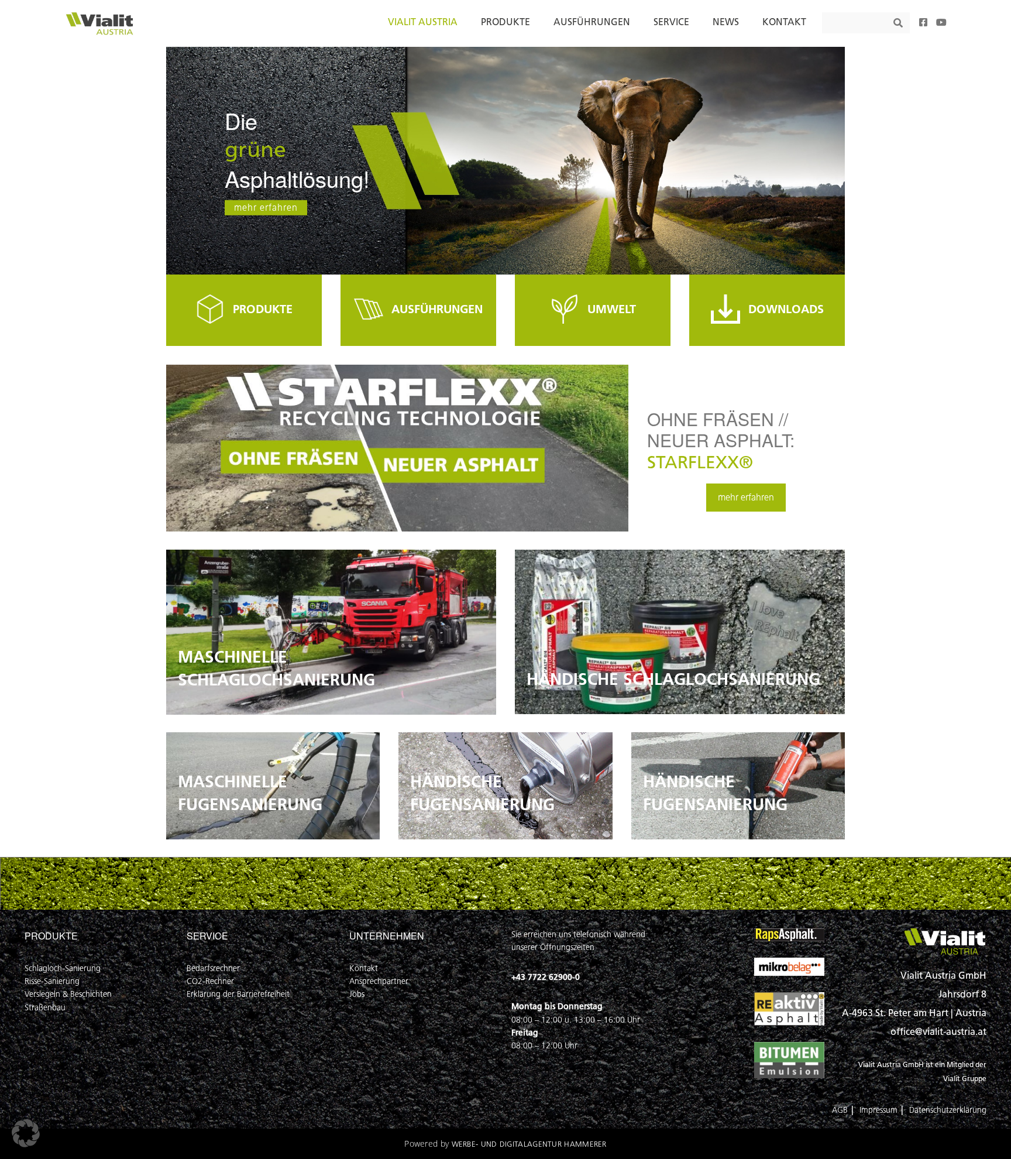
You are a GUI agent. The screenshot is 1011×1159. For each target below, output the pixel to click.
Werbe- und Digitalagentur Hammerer (529, 1144)
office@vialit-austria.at (938, 1031)
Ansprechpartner (378, 981)
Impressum (878, 1110)
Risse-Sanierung (52, 981)
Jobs (356, 994)
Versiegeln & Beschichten (68, 994)
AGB (840, 1110)
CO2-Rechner (210, 981)
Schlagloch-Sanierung (63, 968)
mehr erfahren (266, 207)
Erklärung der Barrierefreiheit (238, 994)
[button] (25, 1133)
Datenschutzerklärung (947, 1110)
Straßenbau (45, 1008)
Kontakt (363, 968)
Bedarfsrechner (213, 968)
